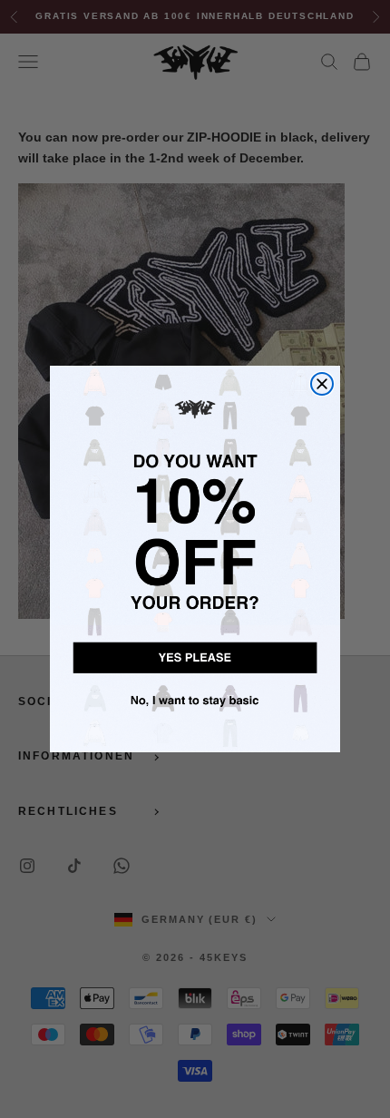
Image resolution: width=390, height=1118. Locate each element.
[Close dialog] (322, 384)
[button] (195, 655)
